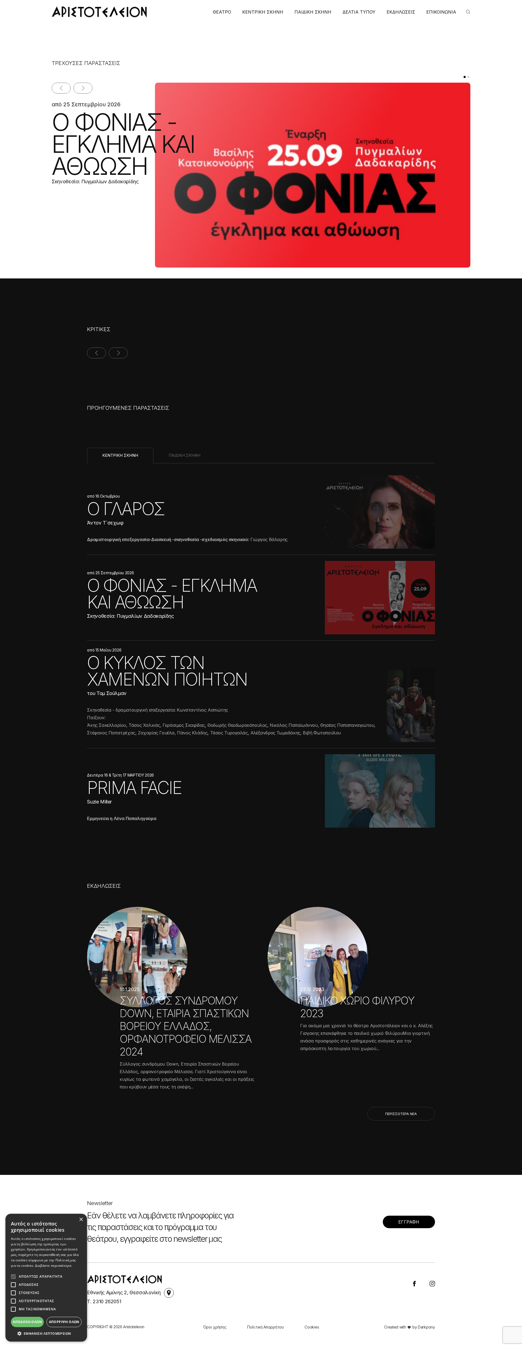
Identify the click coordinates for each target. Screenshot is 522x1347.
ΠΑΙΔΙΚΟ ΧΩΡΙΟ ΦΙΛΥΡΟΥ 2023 (357, 1007)
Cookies (311, 1327)
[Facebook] (414, 1283)
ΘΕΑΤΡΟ (222, 12)
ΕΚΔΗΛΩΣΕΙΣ (401, 12)
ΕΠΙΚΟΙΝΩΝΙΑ (441, 12)
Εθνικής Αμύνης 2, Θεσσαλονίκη (124, 1292)
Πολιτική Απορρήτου (265, 1327)
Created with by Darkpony (409, 1327)
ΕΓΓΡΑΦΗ (408, 1222)
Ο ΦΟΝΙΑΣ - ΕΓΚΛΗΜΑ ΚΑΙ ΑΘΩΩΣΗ (123, 144)
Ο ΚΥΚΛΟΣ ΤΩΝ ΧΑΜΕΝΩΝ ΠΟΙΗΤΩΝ (167, 671)
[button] (46, 1333)
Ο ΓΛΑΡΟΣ (125, 508)
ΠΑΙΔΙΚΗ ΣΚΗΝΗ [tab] (184, 455)
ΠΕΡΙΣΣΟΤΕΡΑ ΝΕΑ (401, 1114)
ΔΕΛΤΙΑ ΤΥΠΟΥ (359, 12)
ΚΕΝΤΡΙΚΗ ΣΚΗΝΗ (262, 12)
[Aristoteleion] (99, 12)
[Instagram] (432, 1283)
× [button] (81, 1220)
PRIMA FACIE (134, 787)
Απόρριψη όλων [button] (64, 1322)
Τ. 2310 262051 (104, 1301)
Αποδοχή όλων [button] (27, 1322)
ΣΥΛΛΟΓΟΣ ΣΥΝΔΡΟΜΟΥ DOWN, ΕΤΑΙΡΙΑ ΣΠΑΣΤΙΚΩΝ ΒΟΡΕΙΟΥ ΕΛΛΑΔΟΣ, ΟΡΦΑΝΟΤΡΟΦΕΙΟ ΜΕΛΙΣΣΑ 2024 (185, 1026)
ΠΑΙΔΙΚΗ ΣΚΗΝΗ (312, 12)
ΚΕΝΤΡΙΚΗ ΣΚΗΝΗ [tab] (120, 455)
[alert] (46, 1278)
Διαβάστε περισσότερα (53, 1265)
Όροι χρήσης (214, 1327)
